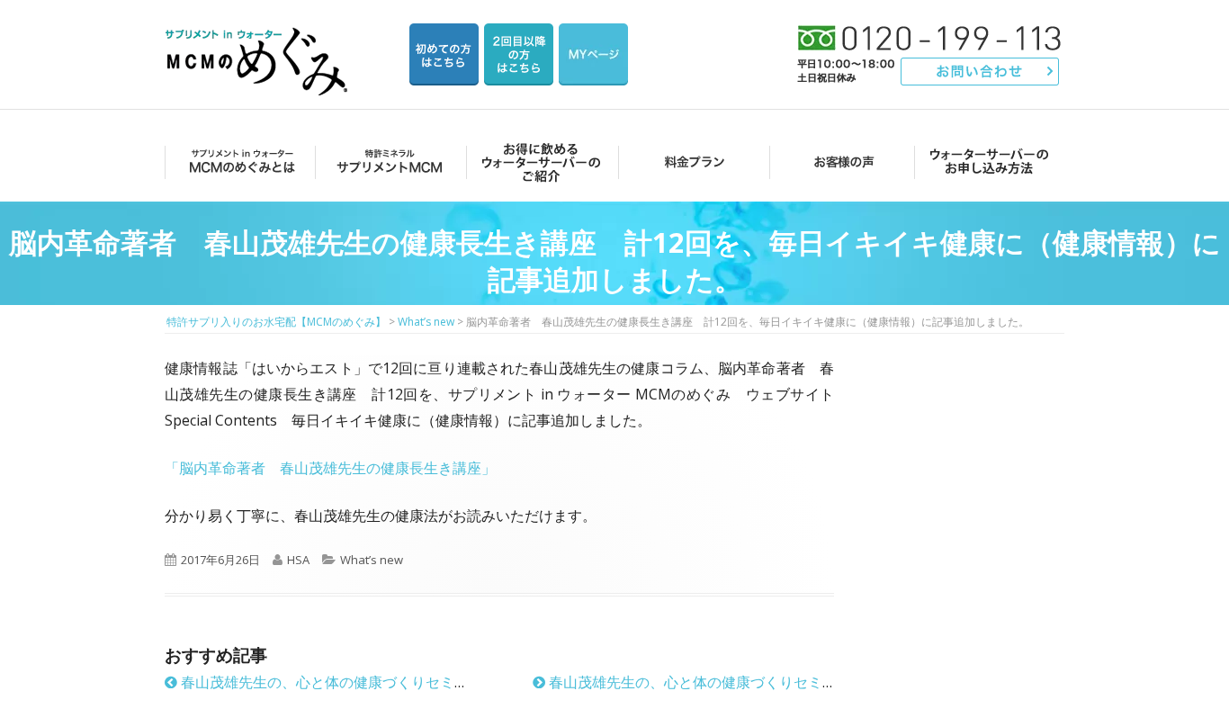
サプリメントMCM (388, 161)
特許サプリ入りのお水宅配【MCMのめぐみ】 (259, 40)
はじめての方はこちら (444, 54)
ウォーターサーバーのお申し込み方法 (989, 161)
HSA (298, 560)
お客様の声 (839, 161)
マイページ (593, 54)
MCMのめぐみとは (239, 161)
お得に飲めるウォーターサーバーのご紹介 (538, 161)
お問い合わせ (980, 71)
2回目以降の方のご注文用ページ (518, 54)
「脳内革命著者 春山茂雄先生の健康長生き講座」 (330, 468)
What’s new (371, 560)
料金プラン (689, 161)
